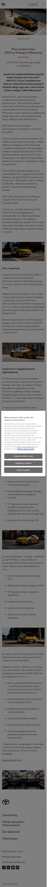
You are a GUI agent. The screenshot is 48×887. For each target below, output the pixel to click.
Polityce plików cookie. (26, 449)
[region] (23, 443)
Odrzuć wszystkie (23, 470)
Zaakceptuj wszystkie (23, 463)
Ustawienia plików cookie (23, 456)
